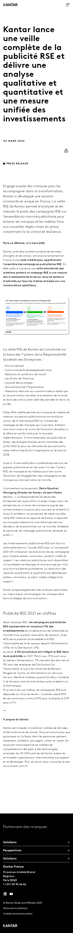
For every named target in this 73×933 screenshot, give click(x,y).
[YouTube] (5, 895)
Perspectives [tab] (12, 850)
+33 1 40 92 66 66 (15, 884)
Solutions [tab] (9, 842)
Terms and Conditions (15, 908)
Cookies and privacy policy (17, 914)
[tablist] (36, 873)
